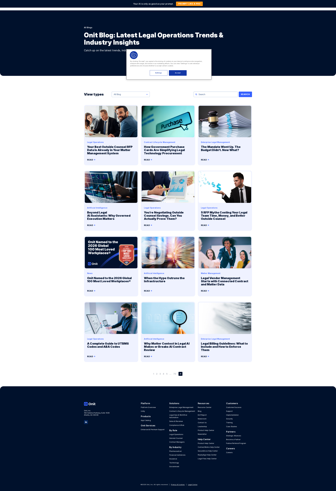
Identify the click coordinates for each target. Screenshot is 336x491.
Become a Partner (233, 439)
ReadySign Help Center (207, 455)
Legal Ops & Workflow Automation (178, 416)
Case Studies (231, 426)
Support (229, 411)
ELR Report (202, 415)
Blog (199, 411)
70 (174, 374)
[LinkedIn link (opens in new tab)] (86, 422)
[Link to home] (97, 404)
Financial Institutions (177, 455)
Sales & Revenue (176, 421)
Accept (178, 73)
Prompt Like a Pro (189, 4)
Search (245, 94)
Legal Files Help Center (207, 459)
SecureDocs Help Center (208, 451)
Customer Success (233, 407)
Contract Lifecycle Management (182, 411)
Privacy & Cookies (178, 484)
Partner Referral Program (236, 443)
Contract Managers (177, 442)
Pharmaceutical (175, 451)
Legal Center (193, 484)
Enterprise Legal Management (181, 407)
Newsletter (202, 434)
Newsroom (202, 419)
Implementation (232, 415)
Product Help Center (206, 430)
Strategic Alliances (233, 436)
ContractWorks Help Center (209, 447)
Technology (174, 463)
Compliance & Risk (176, 425)
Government (174, 467)
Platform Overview (148, 407)
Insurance (173, 459)
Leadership (202, 426)
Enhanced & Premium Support (152, 430)
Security (229, 419)
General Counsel (176, 438)
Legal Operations (176, 434)
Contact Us (202, 423)
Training (229, 423)
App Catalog (146, 420)
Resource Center (204, 407)
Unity (143, 411)
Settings (158, 73)
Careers (229, 452)
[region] (169, 64)
